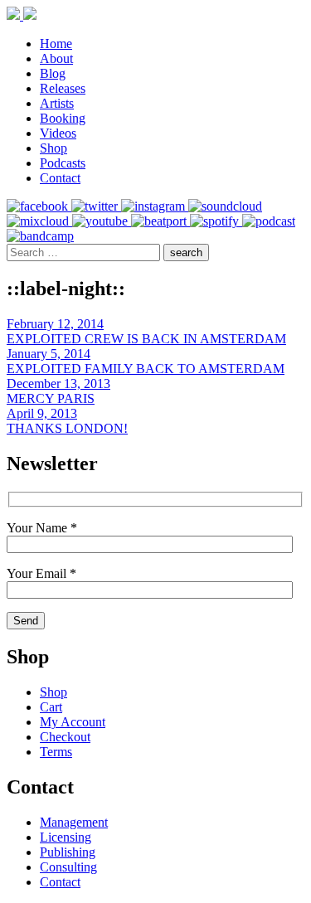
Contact (60, 178)
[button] (186, 252)
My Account (72, 722)
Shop (53, 148)
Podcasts (62, 163)
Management (74, 822)
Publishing (67, 852)
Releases (62, 88)
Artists (57, 103)
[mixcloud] (39, 221)
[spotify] (216, 221)
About (56, 58)
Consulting (68, 867)
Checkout (65, 737)
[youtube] (101, 221)
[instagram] (154, 206)
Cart (51, 707)
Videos (58, 133)
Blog (53, 73)
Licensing (65, 837)
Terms (56, 752)
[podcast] (268, 221)
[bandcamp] (40, 236)
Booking (62, 118)
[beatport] (160, 221)
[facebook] (39, 206)
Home (56, 43)
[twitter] (96, 206)
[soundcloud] (225, 206)
